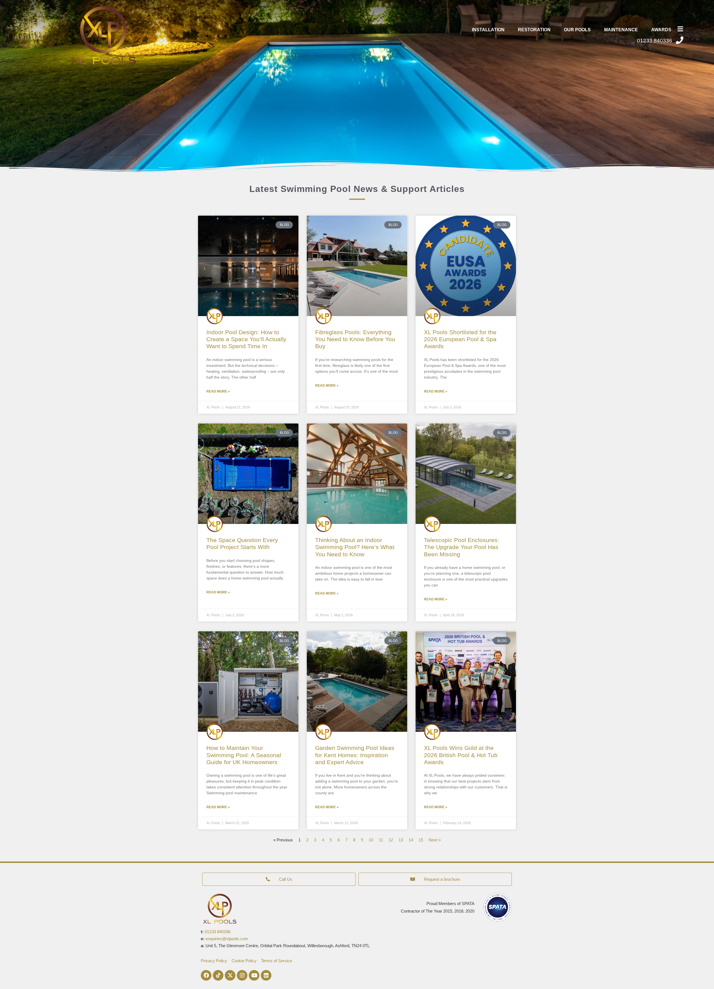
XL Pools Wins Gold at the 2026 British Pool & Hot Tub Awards (461, 755)
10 (371, 840)
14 (411, 840)
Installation (488, 29)
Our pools (577, 29)
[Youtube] (254, 975)
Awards (661, 29)
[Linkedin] (266, 975)
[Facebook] (206, 975)
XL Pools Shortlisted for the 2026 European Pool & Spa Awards (460, 339)
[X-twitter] (230, 975)
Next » (435, 840)
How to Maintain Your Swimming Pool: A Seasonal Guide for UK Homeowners (243, 755)
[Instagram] (242, 975)
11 (381, 840)
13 (401, 840)
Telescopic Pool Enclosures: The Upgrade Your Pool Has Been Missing (461, 547)
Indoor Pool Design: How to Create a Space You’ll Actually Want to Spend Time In (246, 339)
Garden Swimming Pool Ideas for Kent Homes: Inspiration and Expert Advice (354, 755)
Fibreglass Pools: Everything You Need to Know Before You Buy (355, 339)
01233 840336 (654, 41)
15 (421, 840)
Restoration (534, 29)
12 (391, 840)
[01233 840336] (679, 40)
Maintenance (621, 29)
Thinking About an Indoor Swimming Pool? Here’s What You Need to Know (354, 547)
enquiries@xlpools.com (227, 938)
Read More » (218, 391)
